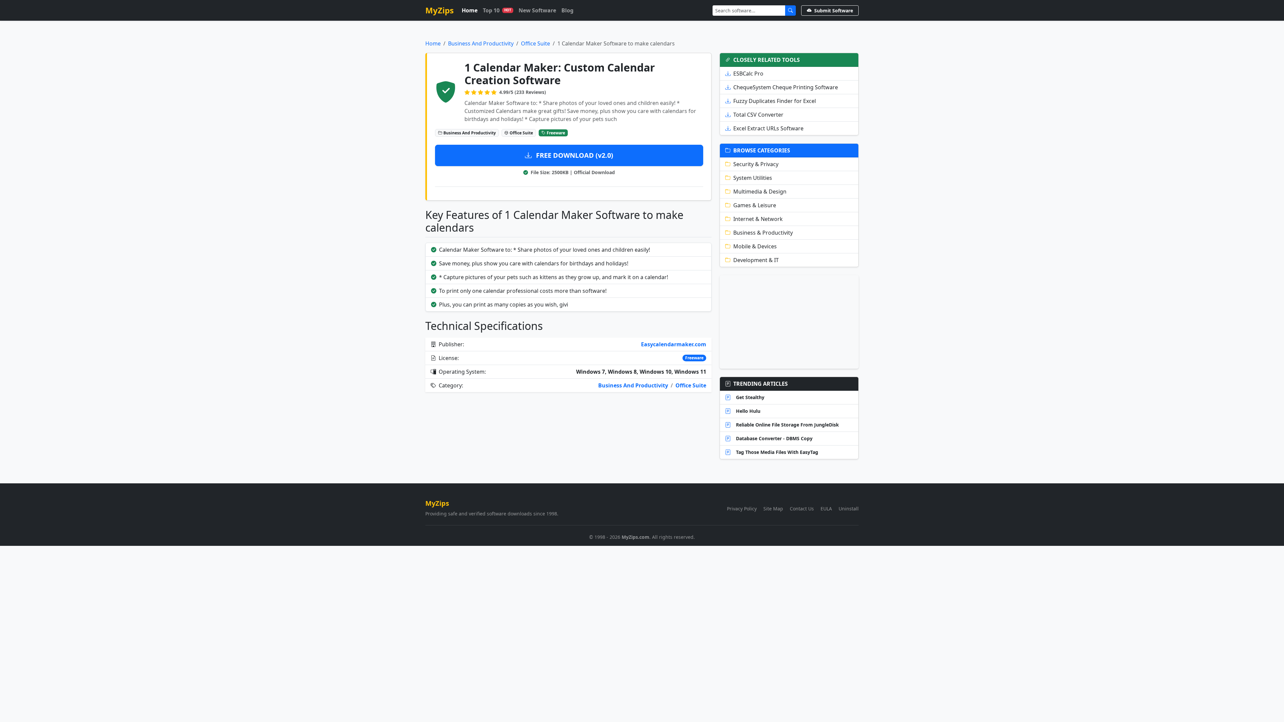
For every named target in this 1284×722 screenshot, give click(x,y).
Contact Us (802, 508)
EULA (826, 508)
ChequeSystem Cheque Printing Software (785, 87)
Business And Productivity (481, 43)
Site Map (773, 508)
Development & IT (756, 260)
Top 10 (497, 10)
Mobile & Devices (755, 246)
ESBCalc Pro (748, 73)
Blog (567, 10)
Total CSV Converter (758, 114)
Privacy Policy (742, 508)
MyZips (439, 10)
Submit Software (833, 10)
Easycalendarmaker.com (673, 344)
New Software (537, 10)
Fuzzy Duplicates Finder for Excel (774, 101)
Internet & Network (758, 219)
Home (469, 10)
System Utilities (752, 178)
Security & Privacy (755, 164)
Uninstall (849, 508)
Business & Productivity (763, 232)
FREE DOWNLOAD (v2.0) (573, 155)
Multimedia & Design (759, 191)
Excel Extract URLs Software (768, 128)
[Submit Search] (790, 10)
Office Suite (535, 43)
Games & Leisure (754, 205)
